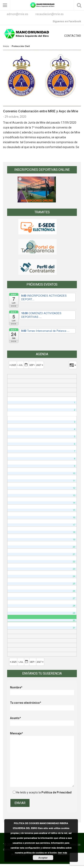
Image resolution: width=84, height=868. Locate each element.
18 (74, 532)
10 (74, 473)
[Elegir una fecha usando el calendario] (26, 365)
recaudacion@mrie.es (49, 14)
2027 (39, 364)
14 (74, 502)
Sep (31, 364)
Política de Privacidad (56, 792)
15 (74, 510)
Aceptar (43, 857)
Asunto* (15, 718)
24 (74, 576)
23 (74, 568)
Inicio (6, 46)
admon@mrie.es (17, 14)
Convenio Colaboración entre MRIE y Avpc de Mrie (40, 111)
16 (74, 517)
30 (74, 620)
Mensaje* (16, 733)
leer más (62, 852)
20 (74, 546)
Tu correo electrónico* (25, 702)
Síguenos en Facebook (67, 21)
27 (74, 598)
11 (74, 480)
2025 (14, 364)
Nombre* (16, 687)
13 (74, 495)
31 (74, 627)
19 (74, 539)
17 (74, 524)
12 (74, 487)
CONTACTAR (72, 35)
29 (74, 612)
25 (74, 583)
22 (74, 561)
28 (74, 605)
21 (74, 554)
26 (74, 590)
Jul (20, 364)
